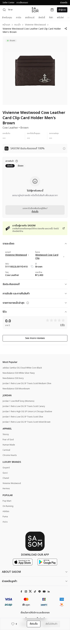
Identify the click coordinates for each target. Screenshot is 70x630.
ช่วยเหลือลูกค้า (9, 581)
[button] (4, 9)
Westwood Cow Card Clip (46, 256)
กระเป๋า (17, 24)
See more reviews (35, 338)
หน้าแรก (6, 24)
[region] (35, 70)
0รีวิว (62, 325)
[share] (65, 28)
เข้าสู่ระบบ (62, 9)
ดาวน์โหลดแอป (22, 2)
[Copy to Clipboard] (32, 266)
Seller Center (8, 2)
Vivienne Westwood (35, 24)
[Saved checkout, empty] (52, 10)
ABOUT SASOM (11, 572)
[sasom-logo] (35, 10)
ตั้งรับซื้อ (35, 211)
